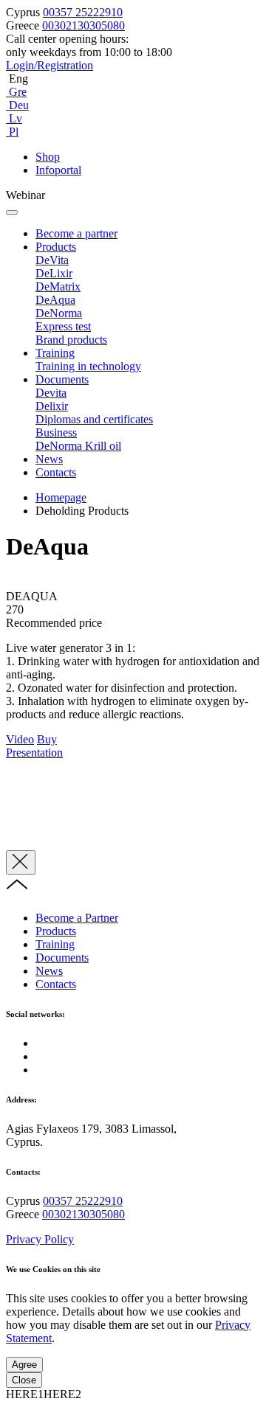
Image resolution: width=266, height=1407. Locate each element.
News (49, 459)
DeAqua (55, 299)
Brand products (71, 339)
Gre (16, 92)
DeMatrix (58, 286)
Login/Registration (49, 65)
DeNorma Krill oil (78, 446)
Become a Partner (76, 917)
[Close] (20, 862)
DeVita (52, 260)
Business (56, 432)
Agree (24, 1364)
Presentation (34, 752)
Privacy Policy (40, 1239)
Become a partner (76, 233)
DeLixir (53, 273)
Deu (17, 105)
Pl (12, 131)
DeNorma (58, 313)
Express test (63, 326)
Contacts (55, 472)
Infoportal (58, 170)
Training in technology (88, 366)
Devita (50, 392)
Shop (47, 156)
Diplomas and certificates (94, 419)
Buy (47, 739)
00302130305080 (83, 25)
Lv (14, 118)
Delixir (51, 406)
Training (55, 353)
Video (20, 739)
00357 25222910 (83, 12)
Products (55, 246)
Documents (62, 379)
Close (24, 1380)
